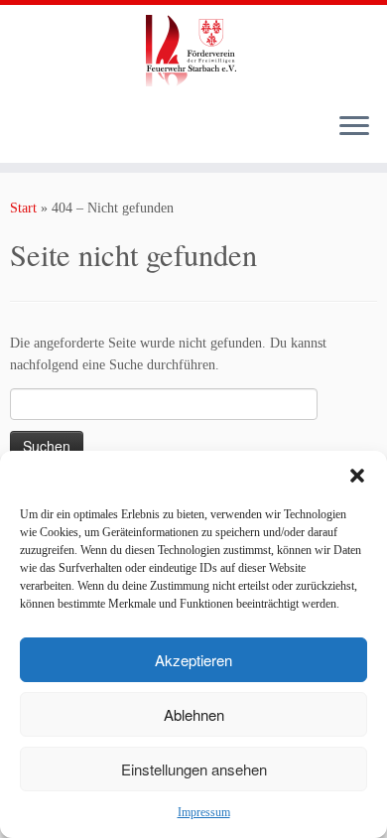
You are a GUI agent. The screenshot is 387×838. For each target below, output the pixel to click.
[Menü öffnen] (354, 127)
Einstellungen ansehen (194, 769)
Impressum (204, 812)
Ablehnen (194, 714)
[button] (357, 476)
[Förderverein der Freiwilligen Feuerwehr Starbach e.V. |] (193, 50)
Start (23, 208)
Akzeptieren (193, 659)
